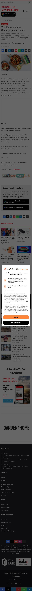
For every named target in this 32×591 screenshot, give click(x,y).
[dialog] (16, 295)
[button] (16, 291)
